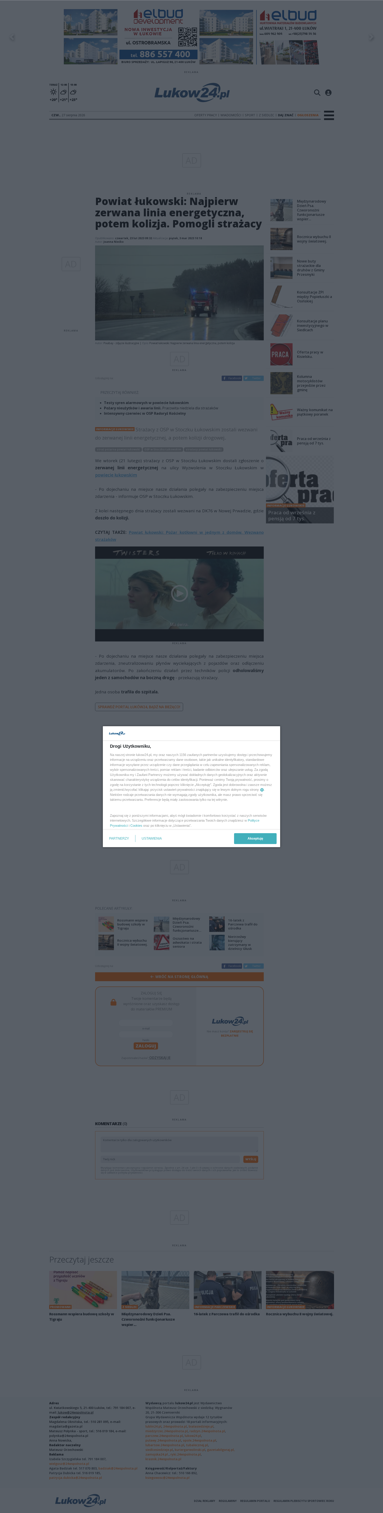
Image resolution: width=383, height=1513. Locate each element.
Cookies (136, 825)
